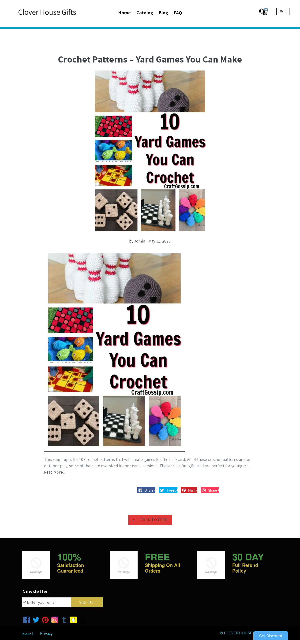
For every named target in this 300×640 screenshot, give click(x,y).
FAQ (178, 13)
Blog (163, 13)
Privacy (46, 633)
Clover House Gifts (244, 633)
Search (28, 633)
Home (124, 13)
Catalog (144, 13)
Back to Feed (153, 519)
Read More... (55, 472)
